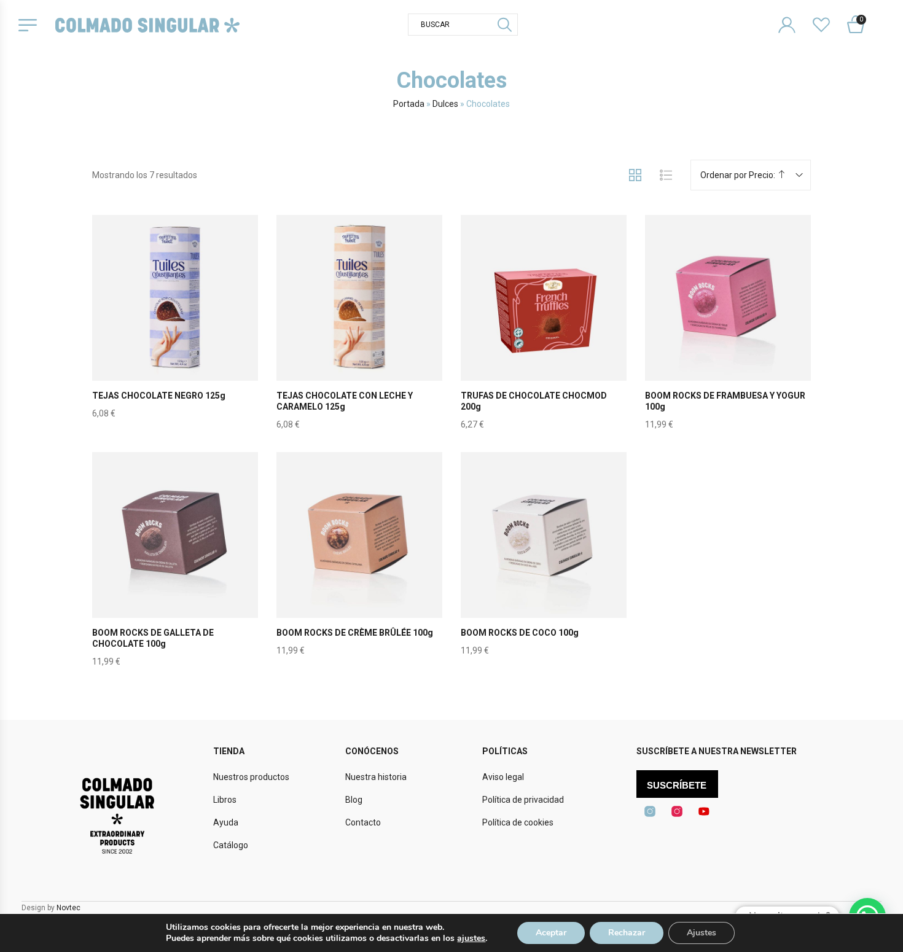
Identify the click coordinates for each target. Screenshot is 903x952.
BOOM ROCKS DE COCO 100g (520, 633)
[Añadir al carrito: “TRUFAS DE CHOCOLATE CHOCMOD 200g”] (543, 326)
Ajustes (701, 932)
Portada (408, 104)
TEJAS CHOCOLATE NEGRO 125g (158, 395)
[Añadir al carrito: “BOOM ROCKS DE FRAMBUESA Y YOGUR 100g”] (727, 326)
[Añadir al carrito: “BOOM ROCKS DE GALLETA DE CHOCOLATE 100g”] (175, 563)
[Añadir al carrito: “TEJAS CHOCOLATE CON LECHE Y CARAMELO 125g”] (359, 326)
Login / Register (794, 15)
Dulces (445, 104)
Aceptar (551, 932)
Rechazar (626, 932)
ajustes (471, 938)
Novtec (68, 907)
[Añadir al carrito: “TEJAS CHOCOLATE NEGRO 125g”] (175, 326)
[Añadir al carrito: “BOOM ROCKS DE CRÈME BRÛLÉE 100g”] (359, 563)
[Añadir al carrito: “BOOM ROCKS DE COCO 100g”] (543, 563)
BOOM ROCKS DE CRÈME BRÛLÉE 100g (354, 633)
